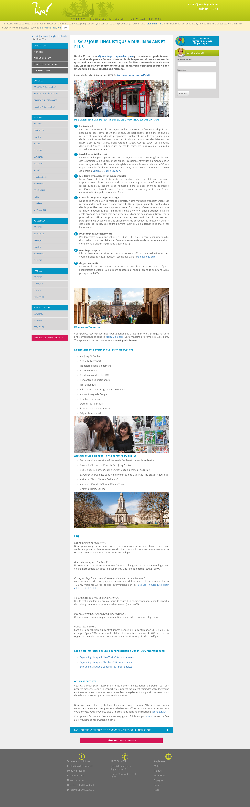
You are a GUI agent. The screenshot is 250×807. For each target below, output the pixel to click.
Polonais (39, 163)
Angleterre (160, 761)
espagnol (39, 297)
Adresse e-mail (184, 59)
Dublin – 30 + (40, 45)
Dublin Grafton (112, 170)
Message (181, 70)
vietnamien (40, 210)
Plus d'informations (50, 27)
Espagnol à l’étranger (46, 93)
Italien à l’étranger (44, 106)
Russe (37, 170)
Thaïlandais (40, 176)
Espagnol (39, 130)
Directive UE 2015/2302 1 (80, 785)
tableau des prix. (146, 256)
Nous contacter (75, 780)
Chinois (38, 150)
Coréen (38, 203)
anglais (38, 320)
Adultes (44, 36)
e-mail (149, 716)
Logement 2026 (42, 70)
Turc (36, 196)
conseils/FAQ (158, 711)
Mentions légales (76, 770)
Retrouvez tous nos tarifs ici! (133, 75)
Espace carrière (75, 775)
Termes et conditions (78, 761)
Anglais (54, 36)
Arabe (37, 143)
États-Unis (159, 775)
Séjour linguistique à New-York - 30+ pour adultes (107, 657)
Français (38, 240)
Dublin (96, 170)
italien (37, 290)
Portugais (39, 190)
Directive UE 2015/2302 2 (80, 789)
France (157, 785)
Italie (156, 789)
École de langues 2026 (46, 64)
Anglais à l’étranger (45, 87)
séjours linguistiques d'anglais (115, 56)
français (38, 283)
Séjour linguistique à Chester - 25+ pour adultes (106, 662)
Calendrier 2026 (42, 58)
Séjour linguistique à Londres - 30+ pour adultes (106, 666)
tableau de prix (114, 336)
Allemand (39, 183)
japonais (38, 313)
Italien (37, 137)
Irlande (63, 36)
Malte (157, 766)
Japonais (38, 157)
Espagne (158, 780)
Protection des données (80, 766)
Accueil (35, 36)
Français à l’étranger (45, 100)
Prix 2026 (38, 51)
